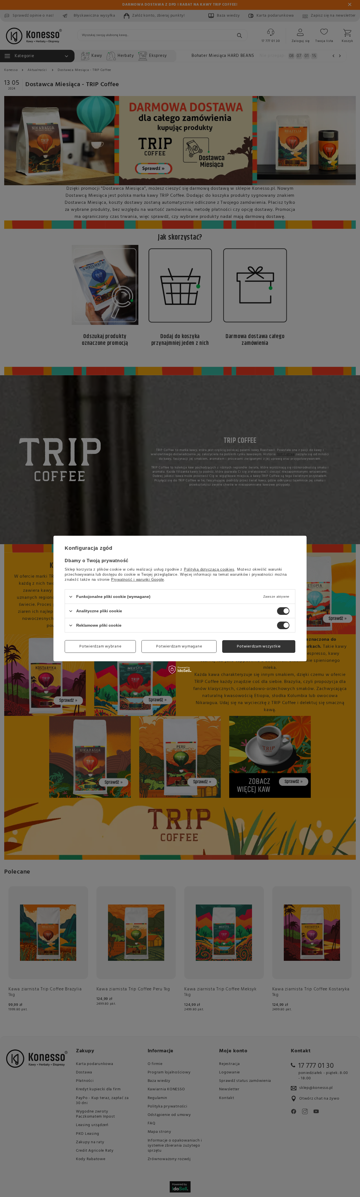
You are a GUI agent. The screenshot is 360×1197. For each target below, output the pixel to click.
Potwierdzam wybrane (100, 646)
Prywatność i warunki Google (137, 579)
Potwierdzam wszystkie (259, 646)
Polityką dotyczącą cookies (209, 569)
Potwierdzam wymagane (179, 646)
